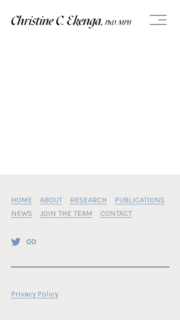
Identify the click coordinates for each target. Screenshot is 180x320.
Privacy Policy (34, 293)
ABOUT (51, 199)
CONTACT (116, 213)
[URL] (31, 242)
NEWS (21, 213)
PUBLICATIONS (140, 199)
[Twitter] (16, 242)
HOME (21, 199)
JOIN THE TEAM (66, 213)
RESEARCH (88, 199)
